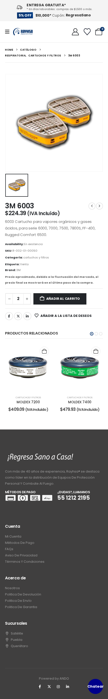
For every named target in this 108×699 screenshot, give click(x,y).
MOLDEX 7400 (79, 402)
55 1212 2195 (73, 498)
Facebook (9, 316)
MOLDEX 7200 (28, 402)
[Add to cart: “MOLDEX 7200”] (44, 351)
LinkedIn (27, 316)
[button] (91, 333)
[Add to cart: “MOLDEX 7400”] (95, 351)
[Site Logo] (23, 31)
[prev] (91, 206)
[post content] (28, 367)
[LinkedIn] (68, 687)
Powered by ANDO (54, 678)
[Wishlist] (87, 31)
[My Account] (75, 31)
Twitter (18, 316)
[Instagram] (59, 687)
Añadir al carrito (63, 298)
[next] (99, 206)
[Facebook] (40, 687)
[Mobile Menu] (9, 31)
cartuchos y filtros (36, 257)
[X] (49, 687)
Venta (24, 264)
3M (18, 270)
